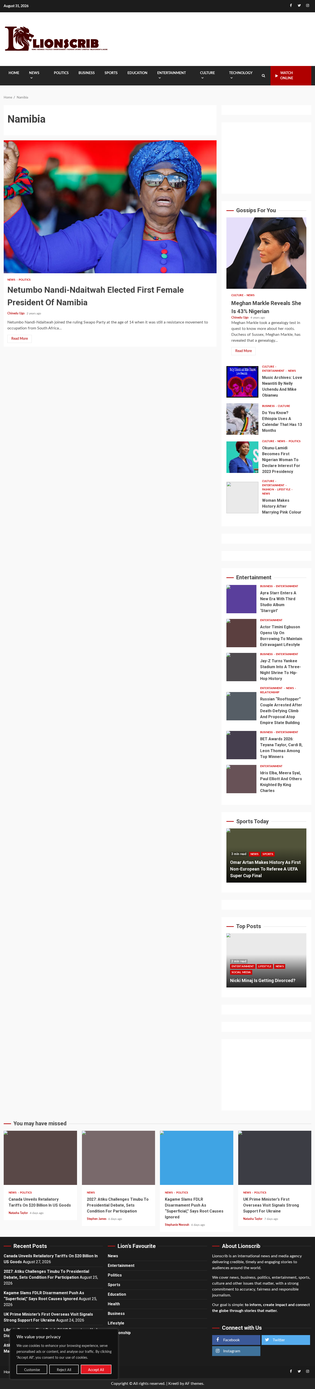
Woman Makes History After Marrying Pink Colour (242, 497)
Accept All (96, 1370)
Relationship (269, 692)
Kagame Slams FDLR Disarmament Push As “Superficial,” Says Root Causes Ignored (196, 1158)
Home (14, 73)
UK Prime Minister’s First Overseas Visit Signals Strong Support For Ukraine (275, 1158)
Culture (207, 73)
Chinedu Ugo (16, 313)
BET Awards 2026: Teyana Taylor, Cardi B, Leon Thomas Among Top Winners (241, 745)
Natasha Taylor (19, 1212)
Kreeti (173, 1384)
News (34, 73)
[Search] (263, 76)
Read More (19, 338)
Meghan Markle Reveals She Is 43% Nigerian (266, 253)
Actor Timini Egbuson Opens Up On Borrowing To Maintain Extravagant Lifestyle (241, 633)
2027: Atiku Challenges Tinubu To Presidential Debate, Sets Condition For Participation (118, 1158)
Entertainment (171, 73)
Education (137, 73)
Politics (61, 73)
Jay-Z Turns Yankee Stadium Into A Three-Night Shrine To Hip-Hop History (241, 667)
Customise (32, 1370)
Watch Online (286, 75)
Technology (240, 73)
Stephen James (97, 1218)
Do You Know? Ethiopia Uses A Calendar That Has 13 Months (242, 419)
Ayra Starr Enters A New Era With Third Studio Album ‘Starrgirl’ (241, 599)
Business (87, 73)
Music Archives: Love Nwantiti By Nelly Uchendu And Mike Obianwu (242, 382)
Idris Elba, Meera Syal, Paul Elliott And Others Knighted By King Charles (241, 779)
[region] (64, 1354)
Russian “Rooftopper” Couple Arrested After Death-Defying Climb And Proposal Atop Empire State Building (241, 706)
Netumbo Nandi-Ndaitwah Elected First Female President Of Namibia (110, 206)
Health (114, 1304)
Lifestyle (284, 489)
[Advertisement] (266, 158)
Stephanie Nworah (177, 1224)
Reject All (64, 1370)
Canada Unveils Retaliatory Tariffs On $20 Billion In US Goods (40, 1158)
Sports (111, 73)
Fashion (268, 489)
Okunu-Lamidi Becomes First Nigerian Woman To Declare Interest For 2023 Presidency (242, 457)
